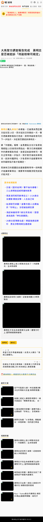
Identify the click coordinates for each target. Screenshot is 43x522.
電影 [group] (40, 6)
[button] (35, 2)
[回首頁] (8, 2)
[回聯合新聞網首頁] (2, 2)
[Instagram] (31, 2)
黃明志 (4, 129)
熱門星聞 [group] (25, 6)
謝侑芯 (15, 129)
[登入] (38, 2)
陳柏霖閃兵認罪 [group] (15, 6)
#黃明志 (4, 233)
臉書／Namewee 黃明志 (33, 124)
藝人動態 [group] (33, 6)
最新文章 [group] (4, 6)
